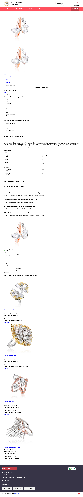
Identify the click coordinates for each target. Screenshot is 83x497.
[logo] (6, 5)
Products (7, 81)
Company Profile (18, 8)
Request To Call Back (8, 77)
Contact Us (39, 8)
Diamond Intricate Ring (9, 309)
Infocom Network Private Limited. (15, 494)
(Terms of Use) (16, 493)
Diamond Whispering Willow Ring (12, 447)
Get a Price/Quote (7, 92)
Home (7, 79)
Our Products (29, 8)
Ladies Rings (8, 82)
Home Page (8, 8)
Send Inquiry (75, 8)
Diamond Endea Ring (9, 401)
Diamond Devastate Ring (10, 355)
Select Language (76, 5)
